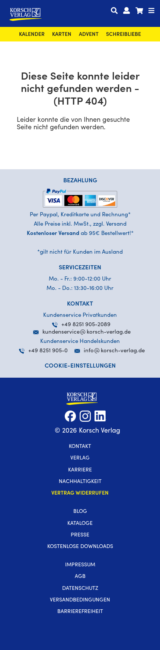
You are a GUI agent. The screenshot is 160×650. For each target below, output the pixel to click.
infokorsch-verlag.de (114, 351)
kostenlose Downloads (80, 547)
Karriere (80, 470)
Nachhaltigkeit (80, 482)
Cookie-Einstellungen (80, 366)
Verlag (80, 458)
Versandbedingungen (80, 600)
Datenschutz (80, 588)
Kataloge (80, 523)
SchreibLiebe (123, 34)
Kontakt (80, 446)
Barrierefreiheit (80, 612)
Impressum (80, 565)
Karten (61, 34)
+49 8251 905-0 (48, 351)
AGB (80, 576)
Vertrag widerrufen (80, 493)
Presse (80, 535)
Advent (89, 34)
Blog (80, 511)
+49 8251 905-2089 (86, 325)
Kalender (32, 34)
